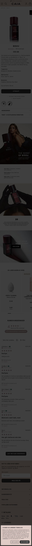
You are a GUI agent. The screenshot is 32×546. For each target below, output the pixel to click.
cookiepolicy (5, 538)
